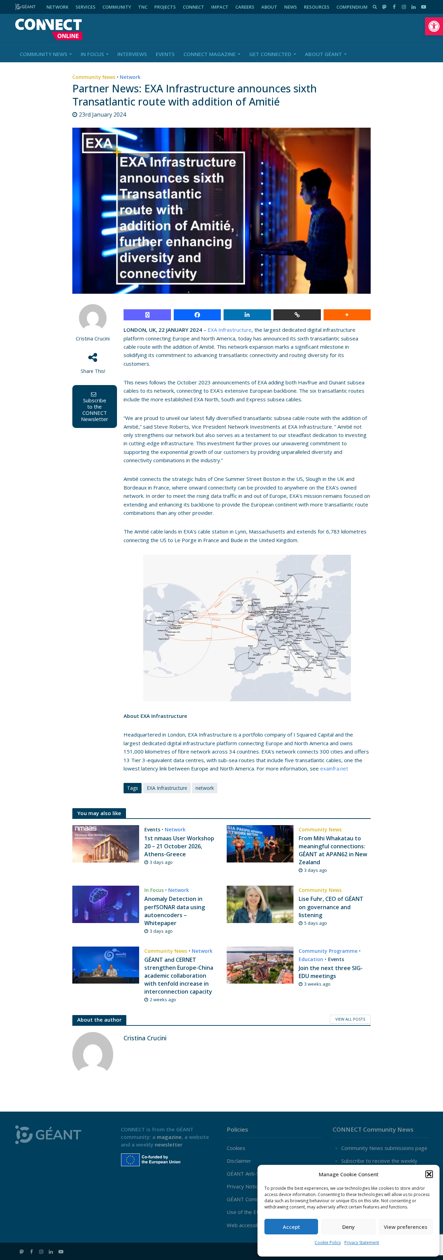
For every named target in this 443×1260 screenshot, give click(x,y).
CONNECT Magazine (209, 54)
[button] (434, 26)
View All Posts (350, 1019)
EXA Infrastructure (230, 329)
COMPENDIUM (352, 7)
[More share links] (347, 314)
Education (311, 959)
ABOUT (269, 7)
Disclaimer (239, 1160)
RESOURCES (316, 7)
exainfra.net (334, 768)
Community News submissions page (384, 1147)
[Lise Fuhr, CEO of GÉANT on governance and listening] (260, 903)
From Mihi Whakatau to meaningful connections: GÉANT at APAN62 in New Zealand (333, 850)
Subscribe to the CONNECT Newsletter (94, 409)
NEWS (290, 7)
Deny (348, 1226)
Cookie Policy (328, 1242)
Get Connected (270, 54)
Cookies (236, 1147)
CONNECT (193, 7)
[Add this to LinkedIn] (247, 314)
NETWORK (57, 7)
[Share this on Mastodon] (147, 314)
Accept (291, 1226)
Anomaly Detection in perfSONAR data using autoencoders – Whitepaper (174, 910)
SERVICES (85, 7)
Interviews (132, 54)
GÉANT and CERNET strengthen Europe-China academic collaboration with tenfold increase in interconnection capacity (178, 975)
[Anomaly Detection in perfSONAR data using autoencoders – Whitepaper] (105, 903)
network (205, 788)
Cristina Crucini (93, 338)
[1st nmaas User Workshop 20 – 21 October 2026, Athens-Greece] (105, 843)
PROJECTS (165, 7)
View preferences (405, 1226)
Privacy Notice (244, 1186)
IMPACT (219, 7)
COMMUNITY (116, 7)
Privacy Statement (361, 1242)
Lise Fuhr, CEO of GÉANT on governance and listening (331, 907)
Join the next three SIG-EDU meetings (331, 972)
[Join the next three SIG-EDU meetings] (260, 964)
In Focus (92, 54)
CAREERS (244, 7)
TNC (142, 7)
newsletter (168, 1144)
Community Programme (328, 951)
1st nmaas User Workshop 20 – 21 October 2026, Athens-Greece (179, 846)
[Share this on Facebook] (197, 314)
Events (165, 54)
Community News (43, 54)
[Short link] (297, 314)
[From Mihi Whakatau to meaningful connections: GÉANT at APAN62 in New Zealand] (260, 843)
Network (130, 77)
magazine (169, 1136)
